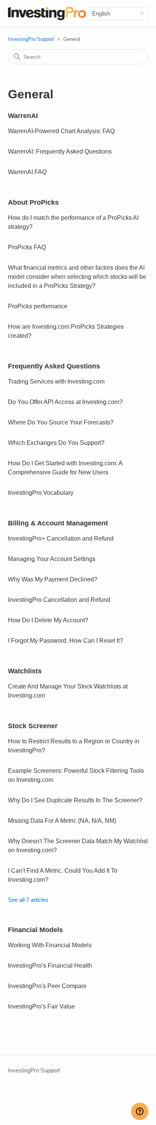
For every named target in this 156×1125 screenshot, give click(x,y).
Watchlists (25, 671)
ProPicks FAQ (27, 247)
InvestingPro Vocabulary (40, 492)
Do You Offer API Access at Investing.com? (65, 402)
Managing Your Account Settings (51, 559)
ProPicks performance (37, 306)
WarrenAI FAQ (27, 172)
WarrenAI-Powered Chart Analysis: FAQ (61, 131)
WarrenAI (23, 116)
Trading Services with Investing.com (56, 381)
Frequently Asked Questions (54, 366)
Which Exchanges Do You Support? (56, 443)
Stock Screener (33, 726)
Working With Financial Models (50, 945)
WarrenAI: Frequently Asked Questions (60, 151)
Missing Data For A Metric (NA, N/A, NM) (62, 820)
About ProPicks (33, 202)
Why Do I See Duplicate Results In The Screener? (75, 800)
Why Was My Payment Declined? (52, 579)
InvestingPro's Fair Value (41, 1006)
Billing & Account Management (58, 523)
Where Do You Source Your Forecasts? (61, 422)
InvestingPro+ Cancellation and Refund (61, 538)
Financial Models (35, 930)
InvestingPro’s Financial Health (50, 965)
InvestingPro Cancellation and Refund (59, 600)
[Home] (47, 13)
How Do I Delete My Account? (48, 620)
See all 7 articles (28, 900)
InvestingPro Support (31, 39)
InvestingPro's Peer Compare (47, 986)
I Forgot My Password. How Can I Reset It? (65, 640)
